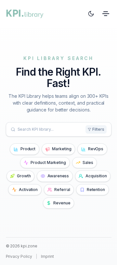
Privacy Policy (19, 256)
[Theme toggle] (91, 14)
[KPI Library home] (25, 13)
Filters (98, 129)
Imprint (47, 256)
